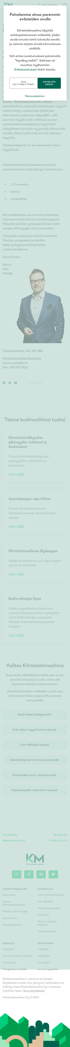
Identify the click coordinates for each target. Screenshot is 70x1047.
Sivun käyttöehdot (34, 990)
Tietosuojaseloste (34, 96)
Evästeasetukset (25, 69)
